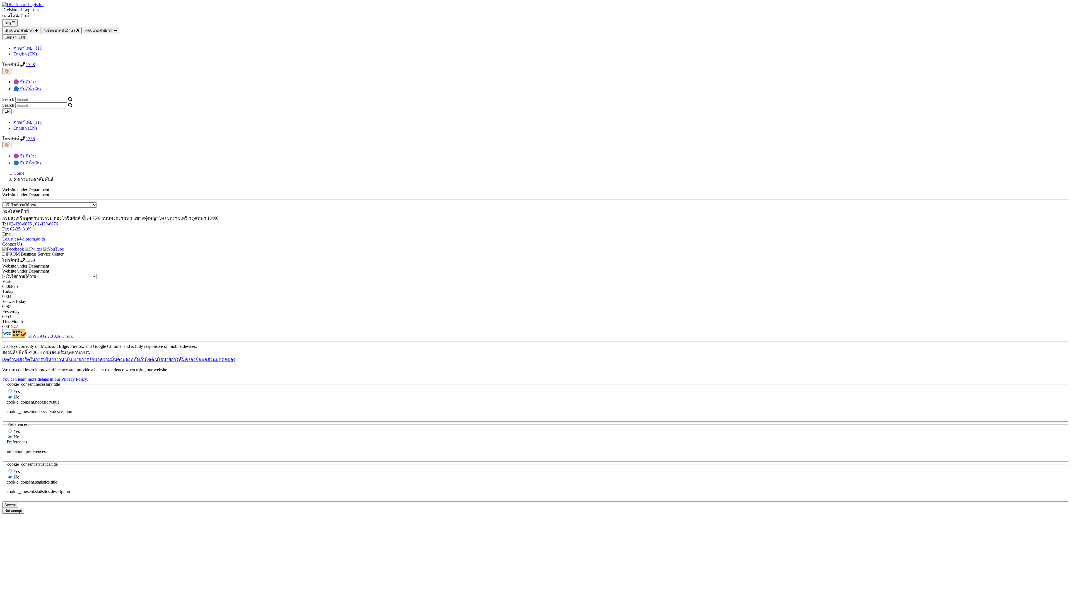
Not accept (13, 511)
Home (18, 173)
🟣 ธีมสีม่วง (25, 81)
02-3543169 (21, 229)
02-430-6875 (21, 224)
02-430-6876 (46, 224)
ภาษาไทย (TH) (27, 48)
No (16, 397)
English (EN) (14, 37)
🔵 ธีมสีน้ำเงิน (27, 88)
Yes (16, 391)
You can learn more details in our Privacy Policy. (45, 379)
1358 (30, 64)
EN (6, 111)
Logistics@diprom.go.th (23, 239)
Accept (10, 505)
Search (8, 99)
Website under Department (25, 194)
